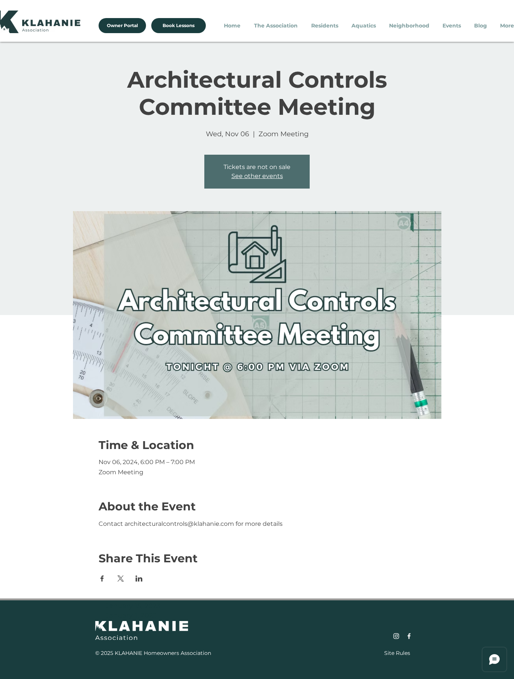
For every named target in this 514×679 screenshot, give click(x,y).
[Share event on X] (120, 578)
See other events (257, 176)
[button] (277, 25)
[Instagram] (396, 636)
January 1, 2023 (131, 615)
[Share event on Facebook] (102, 578)
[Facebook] (409, 636)
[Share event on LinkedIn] (139, 578)
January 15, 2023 (133, 606)
